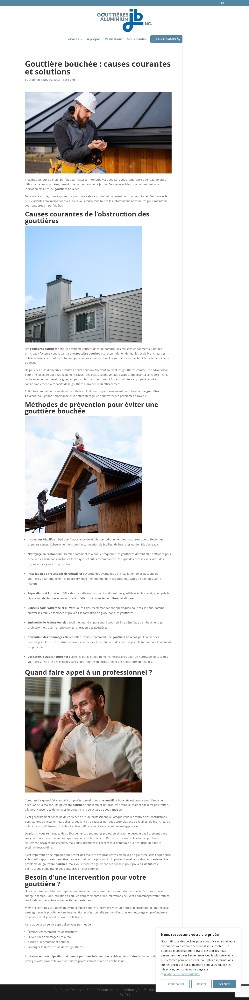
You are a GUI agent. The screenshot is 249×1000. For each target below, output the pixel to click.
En (222, 2)
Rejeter (201, 984)
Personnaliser (175, 984)
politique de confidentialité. (182, 974)
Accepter (225, 984)
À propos (94, 39)
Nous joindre (136, 39)
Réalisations (114, 39)
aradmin (34, 79)
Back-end (69, 79)
